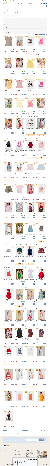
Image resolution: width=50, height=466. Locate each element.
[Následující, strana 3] (44, 430)
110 (9, 57)
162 (36, 244)
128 (23, 57)
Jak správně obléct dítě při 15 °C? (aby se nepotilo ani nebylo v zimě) (19, 454)
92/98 (26, 244)
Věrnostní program (20, 0)
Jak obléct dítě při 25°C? (17, 451)
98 (6, 57)
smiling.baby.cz (6, 455)
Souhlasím (34, 459)
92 (29, 57)
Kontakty (27, 455)
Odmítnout (29, 459)
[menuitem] (5, 6)
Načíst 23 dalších (25, 430)
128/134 (33, 244)
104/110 (28, 244)
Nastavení (15, 464)
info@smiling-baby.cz (6, 451)
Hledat (31, 3)
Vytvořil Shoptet (45, 464)
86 (37, 97)
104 (7, 57)
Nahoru (5, 430)
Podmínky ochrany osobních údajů (29, 453)
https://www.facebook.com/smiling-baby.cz (8, 454)
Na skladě (6, 18)
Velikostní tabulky (28, 457)
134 (28, 367)
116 (20, 57)
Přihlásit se (41, 439)
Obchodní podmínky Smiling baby (27, 0)
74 (25, 57)
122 (28, 97)
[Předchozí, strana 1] (41, 430)
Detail (12, 51)
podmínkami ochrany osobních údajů (40, 441)
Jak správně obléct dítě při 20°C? (18, 452)
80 (36, 97)
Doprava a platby (27, 454)
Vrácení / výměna (27, 456)
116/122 (31, 244)
